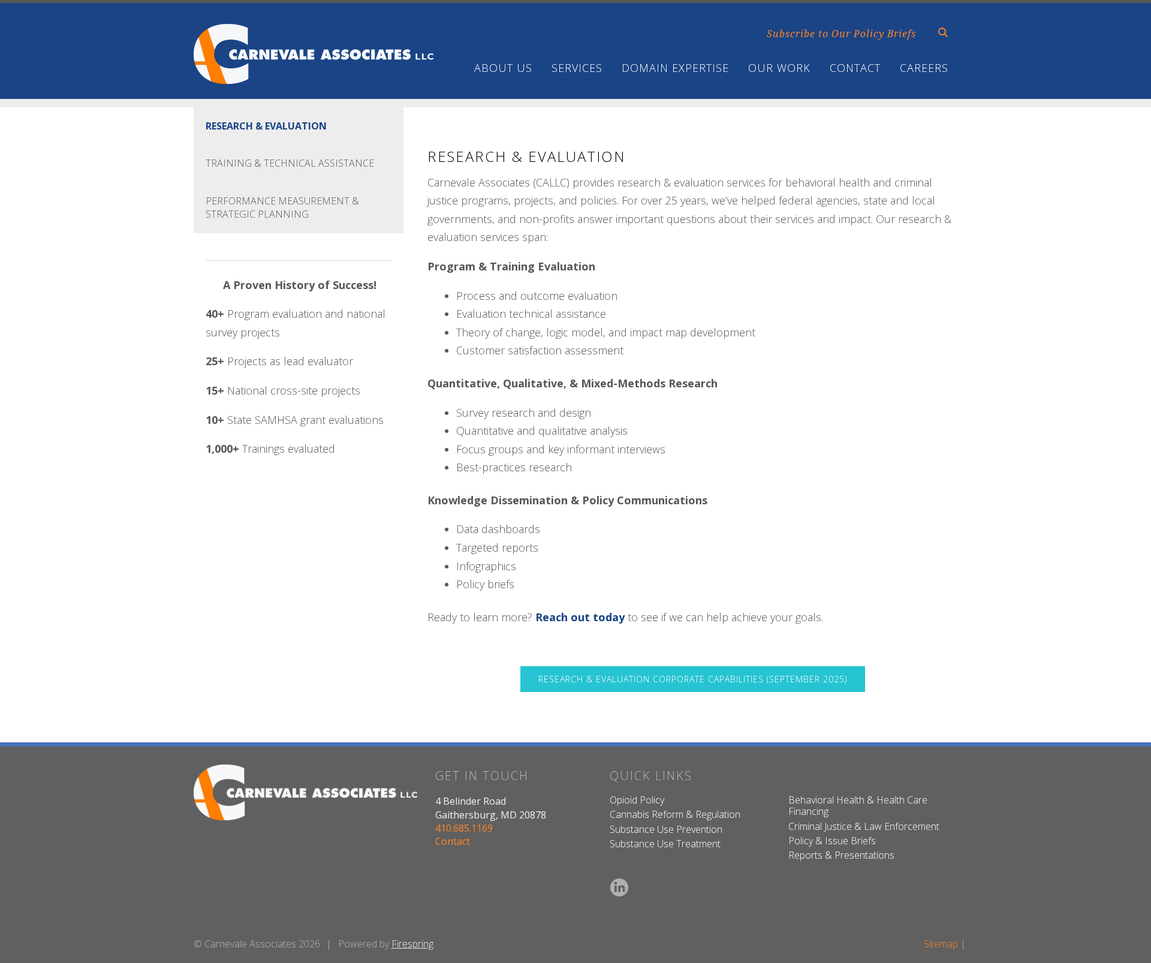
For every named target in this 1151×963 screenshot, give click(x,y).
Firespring (412, 943)
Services (577, 68)
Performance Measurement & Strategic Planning (282, 207)
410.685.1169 (464, 828)
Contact (855, 68)
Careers (924, 68)
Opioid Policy (637, 799)
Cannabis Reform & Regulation (675, 814)
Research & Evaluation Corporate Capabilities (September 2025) (692, 679)
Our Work (779, 68)
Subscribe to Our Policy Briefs (841, 33)
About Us (503, 68)
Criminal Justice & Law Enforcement (863, 826)
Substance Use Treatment (665, 843)
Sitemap (941, 943)
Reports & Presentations (841, 855)
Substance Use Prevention (666, 829)
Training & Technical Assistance (290, 163)
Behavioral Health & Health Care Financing (857, 805)
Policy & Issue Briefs (832, 840)
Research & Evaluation (266, 126)
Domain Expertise (675, 68)
